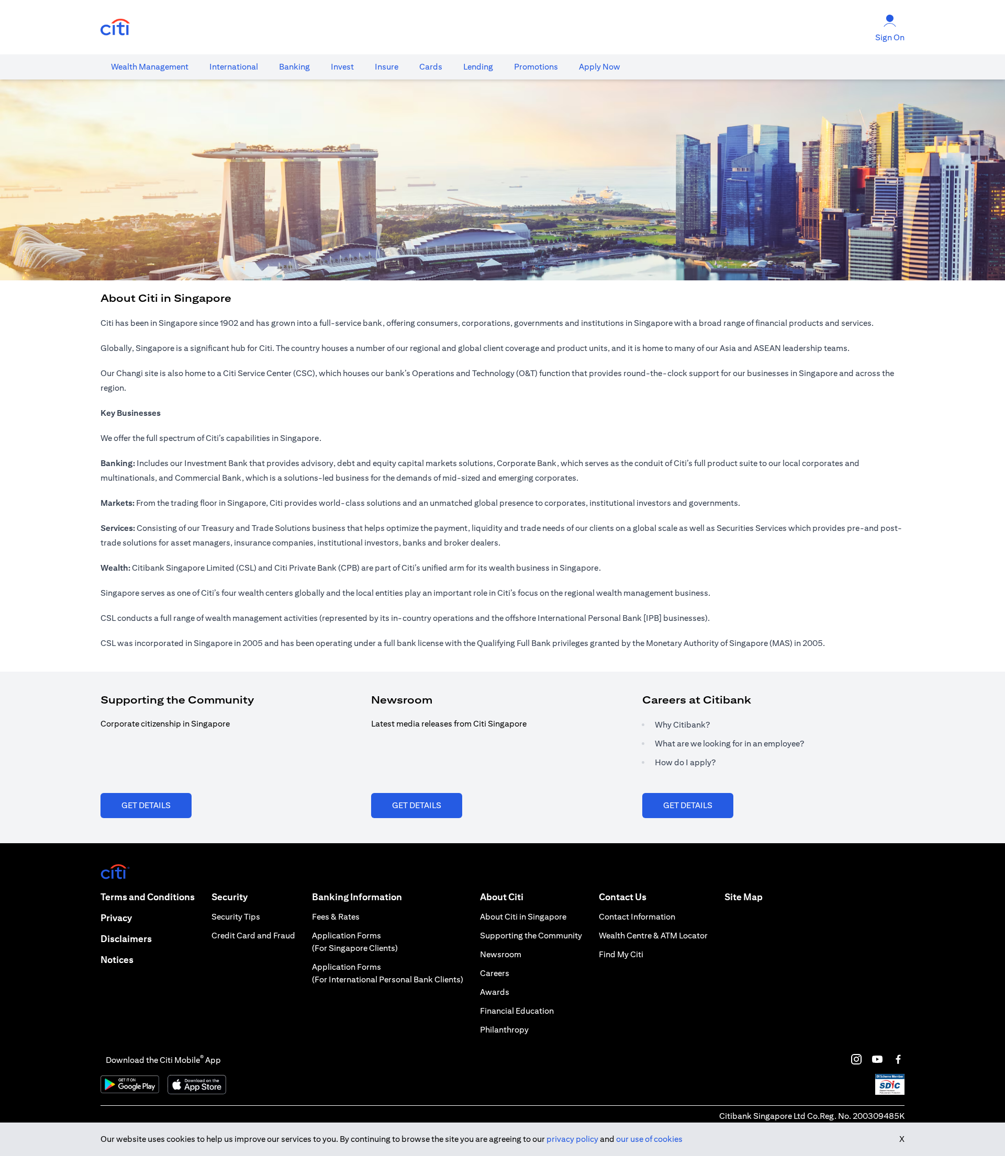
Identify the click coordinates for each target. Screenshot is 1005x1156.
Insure (386, 67)
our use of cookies (649, 1139)
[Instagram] (856, 1059)
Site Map (743, 896)
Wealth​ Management (149, 67)
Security (229, 896)
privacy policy (572, 1139)
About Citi (501, 896)
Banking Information (357, 896)
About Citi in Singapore (523, 917)
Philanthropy (504, 1030)
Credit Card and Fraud (253, 935)
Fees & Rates (336, 917)
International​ (233, 67)
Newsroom (500, 954)
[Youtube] (877, 1059)
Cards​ (430, 67)
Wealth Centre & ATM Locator (653, 935)
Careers (494, 973)
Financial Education (517, 1011)
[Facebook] (898, 1059)
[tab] (149, 67)
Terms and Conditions (147, 896)
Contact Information (637, 917)
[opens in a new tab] (115, 27)
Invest (342, 67)
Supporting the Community (531, 935)
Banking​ (294, 67)
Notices (116, 959)
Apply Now (599, 67)
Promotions (536, 67)
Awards (494, 992)
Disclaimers (126, 938)
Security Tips (235, 917)
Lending (478, 67)
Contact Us (622, 896)
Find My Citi (621, 954)
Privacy (116, 917)
